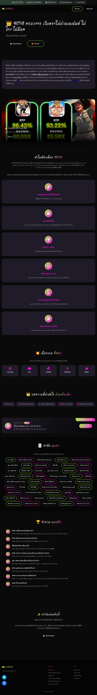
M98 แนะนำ (76, 476)
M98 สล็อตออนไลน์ (53, 492)
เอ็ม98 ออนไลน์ (69, 471)
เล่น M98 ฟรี (12, 471)
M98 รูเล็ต (26, 465)
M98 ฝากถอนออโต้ (69, 487)
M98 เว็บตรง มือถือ (66, 482)
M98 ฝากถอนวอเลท (83, 482)
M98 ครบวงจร (25, 498)
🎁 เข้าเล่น (35, 44)
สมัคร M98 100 (10, 476)
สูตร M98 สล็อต (13, 465)
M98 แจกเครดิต (67, 404)
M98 (18, 80)
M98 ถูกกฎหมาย (66, 503)
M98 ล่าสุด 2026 (25, 476)
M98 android (84, 465)
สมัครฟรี (89, 9)
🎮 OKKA (7, 8)
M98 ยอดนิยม (87, 498)
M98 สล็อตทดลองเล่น (44, 460)
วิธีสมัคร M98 (25, 471)
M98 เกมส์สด (40, 476)
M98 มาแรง (10, 487)
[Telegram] (4, 677)
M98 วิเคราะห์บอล (14, 503)
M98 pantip (73, 498)
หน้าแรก (50, 670)
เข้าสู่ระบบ (77, 678)
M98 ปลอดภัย (35, 482)
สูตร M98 (68, 492)
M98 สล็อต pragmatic (56, 498)
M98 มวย (9, 404)
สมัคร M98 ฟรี (10, 498)
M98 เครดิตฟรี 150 (49, 503)
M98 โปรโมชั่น (84, 471)
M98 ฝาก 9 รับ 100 (83, 503)
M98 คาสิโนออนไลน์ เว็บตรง (16, 482)
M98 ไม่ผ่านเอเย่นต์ (86, 404)
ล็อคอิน (77, 9)
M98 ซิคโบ (88, 476)
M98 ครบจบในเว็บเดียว (49, 487)
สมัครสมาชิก (77, 675)
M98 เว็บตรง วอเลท (31, 503)
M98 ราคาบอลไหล (41, 465)
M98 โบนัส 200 (85, 487)
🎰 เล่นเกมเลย (15, 44)
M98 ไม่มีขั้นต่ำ (49, 482)
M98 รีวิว (55, 465)
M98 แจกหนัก (39, 498)
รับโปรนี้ (87, 426)
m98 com (75, 80)
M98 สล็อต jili (61, 460)
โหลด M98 (38, 471)
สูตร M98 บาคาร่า (53, 471)
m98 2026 (77, 673)
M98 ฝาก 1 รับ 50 (14, 492)
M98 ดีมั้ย (33, 487)
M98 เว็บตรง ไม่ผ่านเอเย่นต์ (81, 460)
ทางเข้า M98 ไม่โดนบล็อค (33, 492)
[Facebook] (4, 683)
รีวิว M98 (22, 487)
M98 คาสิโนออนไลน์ (47, 404)
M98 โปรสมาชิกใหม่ (26, 404)
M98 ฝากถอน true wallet (58, 476)
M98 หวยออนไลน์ (69, 465)
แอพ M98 (10, 460)
